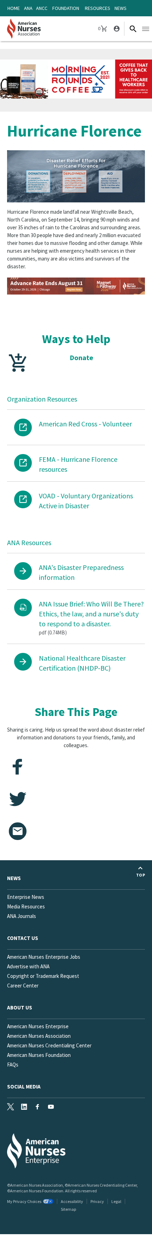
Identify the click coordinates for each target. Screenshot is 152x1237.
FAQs (12, 1064)
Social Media (24, 1086)
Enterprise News (25, 897)
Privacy (97, 1201)
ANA (28, 8)
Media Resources (26, 906)
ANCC (41, 8)
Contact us (22, 938)
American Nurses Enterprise (38, 1026)
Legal (116, 1201)
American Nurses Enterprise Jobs (43, 956)
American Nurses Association (39, 1035)
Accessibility (72, 1201)
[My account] (116, 28)
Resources (97, 8)
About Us (19, 1007)
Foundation (65, 8)
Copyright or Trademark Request (43, 976)
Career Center (23, 985)
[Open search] (133, 28)
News (121, 8)
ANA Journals (21, 916)
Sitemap (68, 1209)
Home (13, 8)
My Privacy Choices (24, 1201)
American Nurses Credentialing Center (49, 1045)
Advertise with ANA (28, 966)
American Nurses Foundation (39, 1055)
